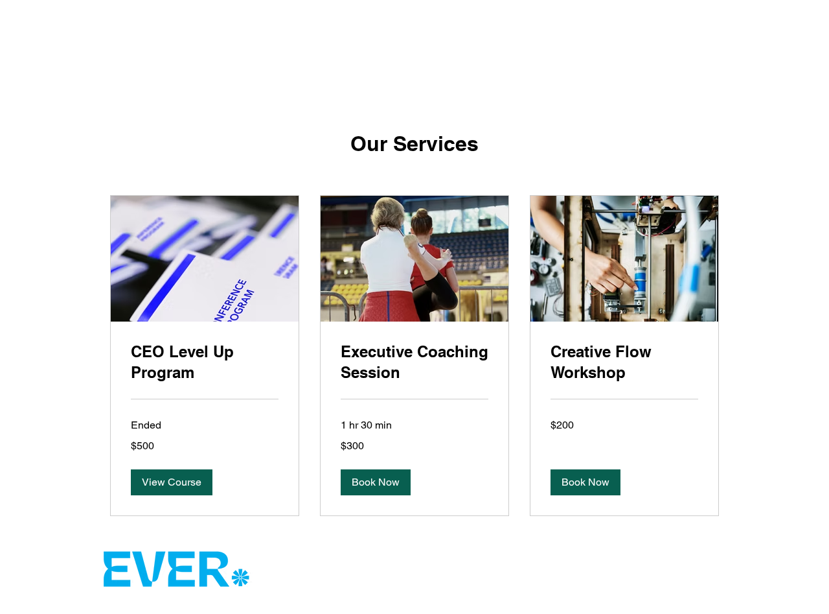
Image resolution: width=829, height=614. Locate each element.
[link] (204, 362)
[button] (171, 482)
